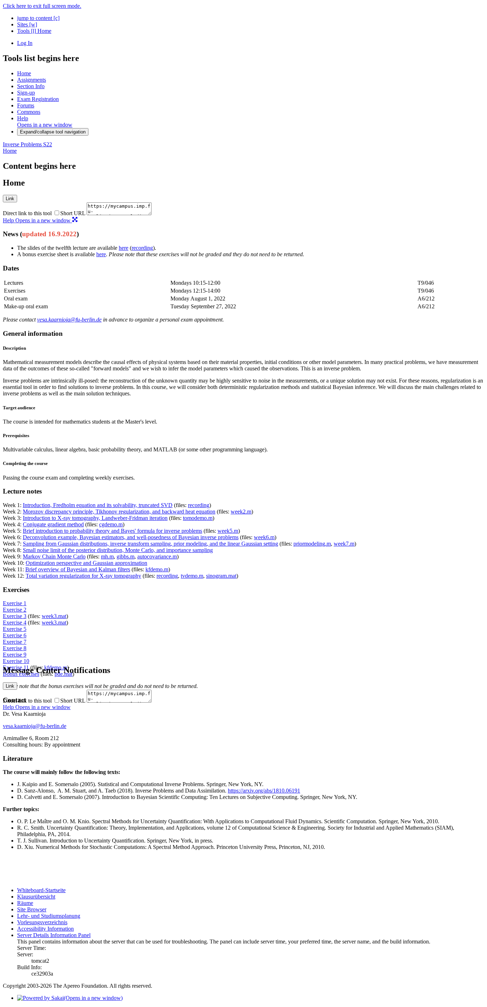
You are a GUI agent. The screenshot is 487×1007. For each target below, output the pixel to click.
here (123, 248)
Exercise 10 (16, 661)
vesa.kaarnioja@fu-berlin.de (69, 320)
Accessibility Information (45, 929)
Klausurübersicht (36, 897)
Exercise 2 (14, 610)
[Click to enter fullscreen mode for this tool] (75, 220)
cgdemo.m (111, 524)
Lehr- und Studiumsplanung (48, 916)
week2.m (241, 511)
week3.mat (54, 616)
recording (142, 248)
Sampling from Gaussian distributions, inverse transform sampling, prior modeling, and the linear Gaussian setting (150, 544)
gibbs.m (125, 556)
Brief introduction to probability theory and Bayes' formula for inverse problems (112, 531)
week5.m (227, 531)
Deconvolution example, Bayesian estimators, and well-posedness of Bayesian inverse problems (131, 537)
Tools (26, 31)
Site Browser (31, 909)
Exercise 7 (14, 642)
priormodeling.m (312, 544)
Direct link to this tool (27, 213)
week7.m (344, 544)
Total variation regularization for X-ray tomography (83, 576)
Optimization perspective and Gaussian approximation (86, 563)
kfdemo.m (156, 569)
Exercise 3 (14, 616)
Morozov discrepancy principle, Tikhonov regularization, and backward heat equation (119, 511)
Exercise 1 (14, 603)
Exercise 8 (14, 648)
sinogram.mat (221, 576)
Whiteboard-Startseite (41, 890)
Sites (27, 24)
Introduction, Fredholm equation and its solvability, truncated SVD (98, 505)
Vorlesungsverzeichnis (42, 922)
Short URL (72, 213)
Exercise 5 (14, 629)
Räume (25, 903)
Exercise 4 (14, 622)
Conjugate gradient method (53, 524)
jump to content (38, 18)
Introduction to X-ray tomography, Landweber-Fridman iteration (95, 518)
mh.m (107, 556)
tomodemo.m (197, 518)
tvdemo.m (192, 576)
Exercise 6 (14, 635)
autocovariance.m (157, 556)
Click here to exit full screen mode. (42, 6)
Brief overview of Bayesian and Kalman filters (77, 569)
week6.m (264, 537)
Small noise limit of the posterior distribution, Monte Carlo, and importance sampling (118, 550)
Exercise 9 (14, 655)
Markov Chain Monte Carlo (54, 556)
